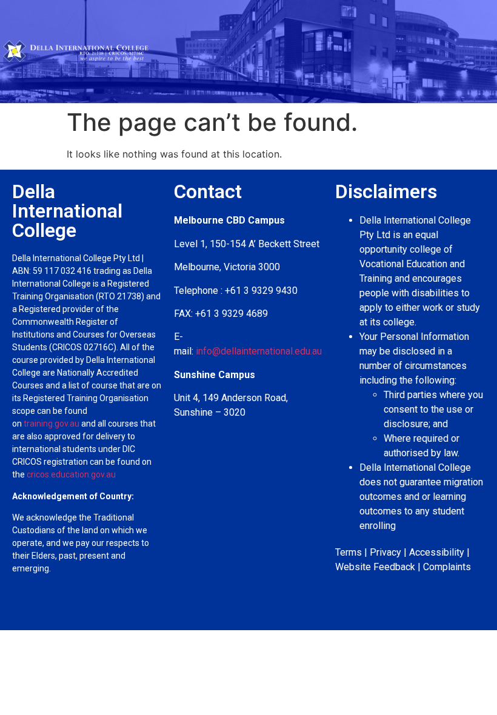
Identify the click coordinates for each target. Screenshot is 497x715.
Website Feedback (375, 567)
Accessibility (436, 552)
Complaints (447, 567)
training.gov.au (51, 423)
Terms (348, 552)
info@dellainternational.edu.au (259, 351)
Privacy (385, 552)
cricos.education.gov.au (72, 474)
